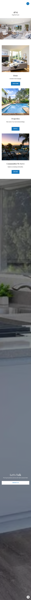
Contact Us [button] (15, 483)
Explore (15, 172)
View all (15, 129)
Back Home (15, 83)
